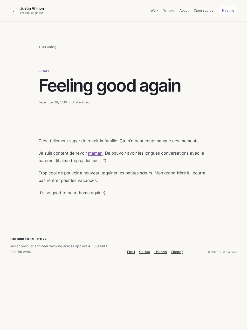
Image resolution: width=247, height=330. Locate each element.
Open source (203, 10)
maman (95, 153)
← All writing (47, 47)
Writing (168, 10)
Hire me (228, 10)
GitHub (144, 252)
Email (131, 252)
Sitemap (177, 252)
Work (154, 10)
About (184, 10)
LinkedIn (160, 252)
